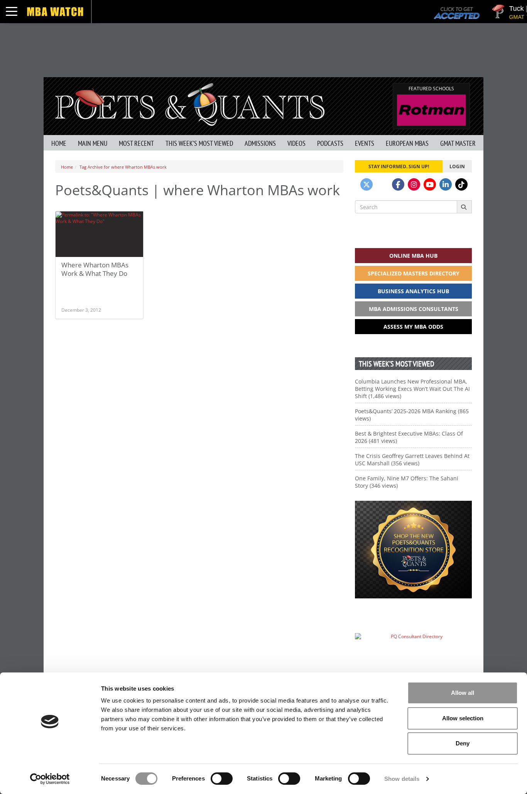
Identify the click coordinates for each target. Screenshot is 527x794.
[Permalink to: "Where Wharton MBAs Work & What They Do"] (99, 255)
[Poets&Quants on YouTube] (430, 184)
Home (58, 143)
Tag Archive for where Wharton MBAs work (123, 167)
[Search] (464, 206)
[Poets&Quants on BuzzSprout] (382, 184)
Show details (401, 778)
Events (364, 143)
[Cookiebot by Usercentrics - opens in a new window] (50, 779)
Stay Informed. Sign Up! (398, 166)
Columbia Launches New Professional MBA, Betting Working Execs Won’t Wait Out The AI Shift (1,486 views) (412, 389)
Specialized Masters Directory (413, 273)
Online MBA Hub (413, 255)
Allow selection (462, 718)
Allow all (462, 692)
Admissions (260, 143)
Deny (463, 743)
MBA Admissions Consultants (413, 309)
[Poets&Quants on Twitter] (366, 184)
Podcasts (330, 143)
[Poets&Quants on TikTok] (461, 184)
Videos (296, 143)
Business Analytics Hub (413, 291)
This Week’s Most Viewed (199, 143)
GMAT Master (458, 143)
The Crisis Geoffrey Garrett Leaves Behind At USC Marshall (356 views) (412, 459)
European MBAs (407, 143)
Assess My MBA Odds (413, 326)
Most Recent (136, 143)
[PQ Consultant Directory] (413, 651)
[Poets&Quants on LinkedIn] (445, 184)
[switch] (222, 778)
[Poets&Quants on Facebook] (398, 184)
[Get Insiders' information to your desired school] (413, 549)
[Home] (189, 103)
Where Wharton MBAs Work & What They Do (94, 269)
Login (457, 166)
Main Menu (92, 143)
